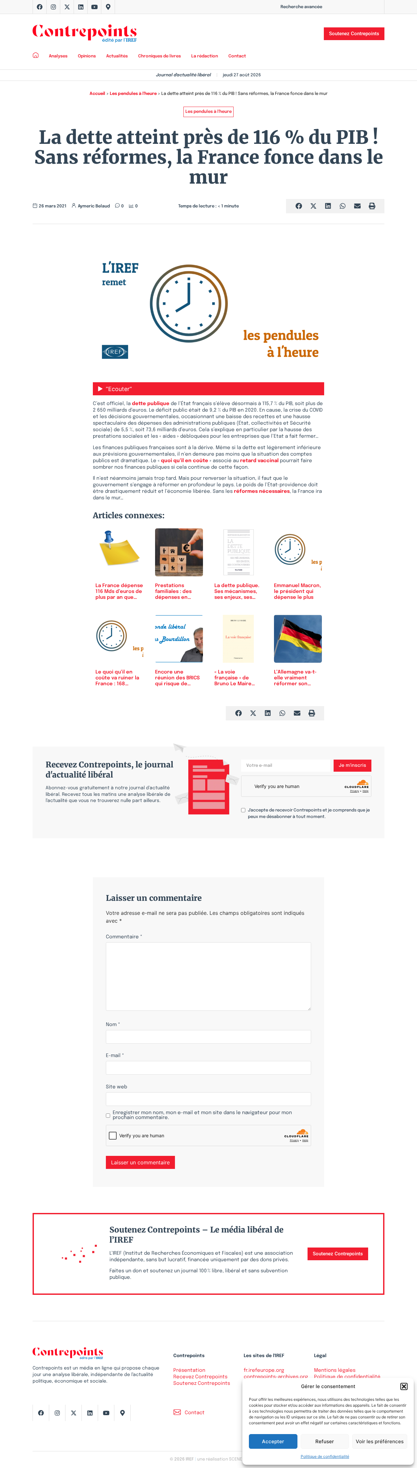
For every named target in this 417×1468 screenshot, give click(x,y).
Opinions (87, 56)
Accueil (97, 94)
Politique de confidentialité (325, 1456)
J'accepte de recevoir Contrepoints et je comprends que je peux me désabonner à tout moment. (309, 813)
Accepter (273, 1441)
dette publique (150, 403)
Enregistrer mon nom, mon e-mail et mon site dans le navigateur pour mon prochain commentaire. (202, 1115)
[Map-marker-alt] (108, 7)
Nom (113, 1024)
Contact (237, 56)
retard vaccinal (259, 460)
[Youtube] (94, 7)
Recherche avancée (301, 7)
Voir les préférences (380, 1441)
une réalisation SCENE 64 (222, 1459)
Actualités (117, 56)
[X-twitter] (67, 7)
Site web (116, 1087)
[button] (404, 1386)
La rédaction (204, 56)
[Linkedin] (81, 7)
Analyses (58, 56)
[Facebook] (40, 7)
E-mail (115, 1055)
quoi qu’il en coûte (184, 460)
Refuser (324, 1441)
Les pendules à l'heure (133, 94)
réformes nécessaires (262, 491)
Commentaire (124, 937)
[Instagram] (53, 7)
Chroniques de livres (159, 56)
